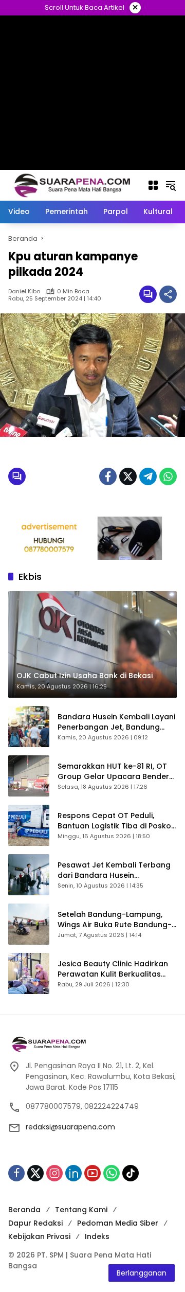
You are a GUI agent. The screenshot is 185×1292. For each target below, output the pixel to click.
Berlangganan (141, 1273)
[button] (170, 185)
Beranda (24, 1210)
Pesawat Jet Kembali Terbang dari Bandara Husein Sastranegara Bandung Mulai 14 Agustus (114, 870)
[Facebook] (108, 476)
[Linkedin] (73, 1173)
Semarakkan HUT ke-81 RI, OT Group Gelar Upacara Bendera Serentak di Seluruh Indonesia (116, 772)
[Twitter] (128, 476)
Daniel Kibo (24, 291)
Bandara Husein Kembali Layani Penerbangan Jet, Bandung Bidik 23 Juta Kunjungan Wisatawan (116, 722)
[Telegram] (148, 476)
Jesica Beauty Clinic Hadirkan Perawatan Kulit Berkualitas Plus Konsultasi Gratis (113, 969)
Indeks (97, 1236)
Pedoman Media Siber (117, 1223)
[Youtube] (92, 1173)
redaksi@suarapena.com (70, 1127)
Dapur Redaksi (35, 1223)
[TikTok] (130, 1173)
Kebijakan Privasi (39, 1236)
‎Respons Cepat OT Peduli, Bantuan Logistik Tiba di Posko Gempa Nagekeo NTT (114, 821)
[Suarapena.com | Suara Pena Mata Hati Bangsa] (72, 185)
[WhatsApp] (168, 476)
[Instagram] (54, 1173)
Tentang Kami (81, 1210)
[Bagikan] (168, 294)
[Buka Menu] (153, 185)
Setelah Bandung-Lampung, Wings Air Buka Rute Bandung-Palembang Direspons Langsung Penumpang (115, 920)
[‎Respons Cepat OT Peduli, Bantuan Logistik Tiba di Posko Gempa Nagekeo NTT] (28, 825)
